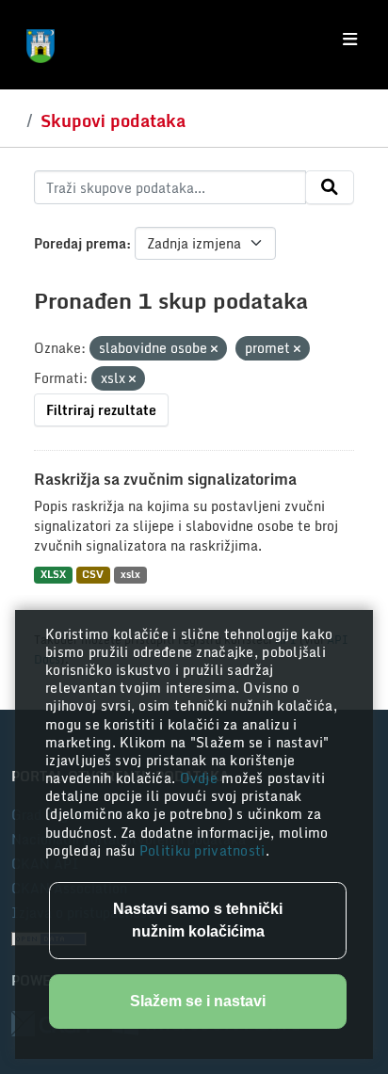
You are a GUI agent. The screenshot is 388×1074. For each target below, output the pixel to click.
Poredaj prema (80, 243)
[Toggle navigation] (350, 39)
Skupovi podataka (113, 120)
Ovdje (201, 778)
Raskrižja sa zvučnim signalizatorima (165, 479)
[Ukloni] (214, 349)
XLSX (53, 575)
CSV (93, 575)
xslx (130, 575)
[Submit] (329, 187)
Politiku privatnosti (202, 850)
